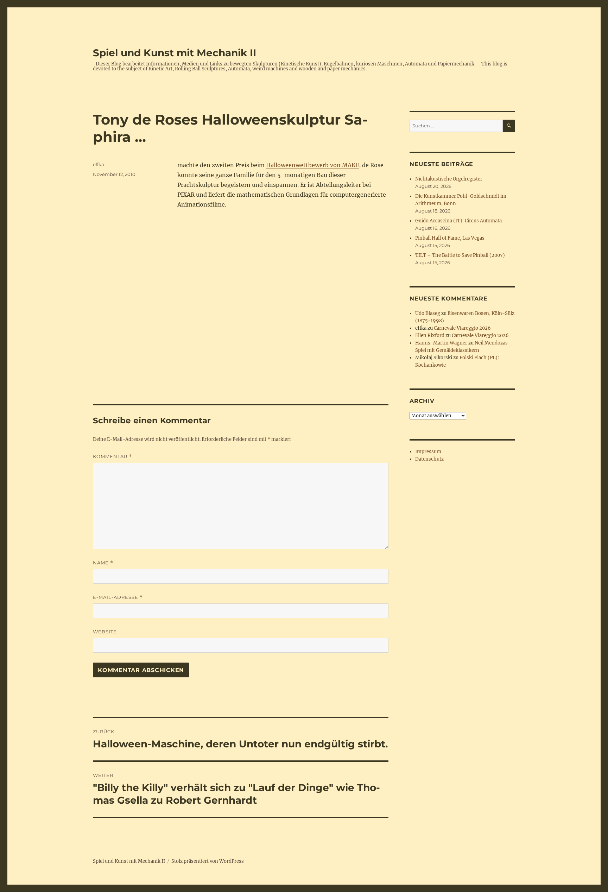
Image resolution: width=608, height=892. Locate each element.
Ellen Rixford (429, 336)
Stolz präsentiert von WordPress (207, 861)
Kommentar (112, 457)
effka (98, 164)
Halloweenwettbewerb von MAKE (312, 165)
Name (103, 563)
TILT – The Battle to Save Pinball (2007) (460, 255)
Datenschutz (429, 459)
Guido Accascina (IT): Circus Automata (458, 221)
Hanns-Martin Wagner (441, 343)
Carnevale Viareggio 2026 (462, 328)
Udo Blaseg (427, 313)
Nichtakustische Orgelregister (448, 179)
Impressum (428, 452)
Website (105, 631)
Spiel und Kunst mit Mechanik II (174, 53)
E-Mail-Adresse (118, 597)
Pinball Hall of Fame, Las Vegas (449, 238)
